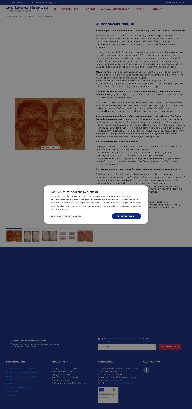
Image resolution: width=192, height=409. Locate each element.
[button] (66, 216)
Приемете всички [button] (126, 216)
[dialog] (96, 204)
